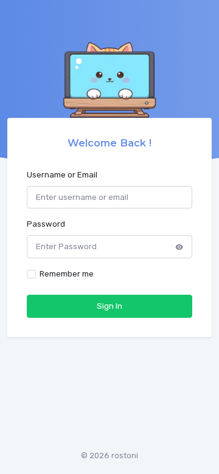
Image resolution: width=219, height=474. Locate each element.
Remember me (67, 273)
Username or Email (62, 174)
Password (46, 223)
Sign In (109, 306)
